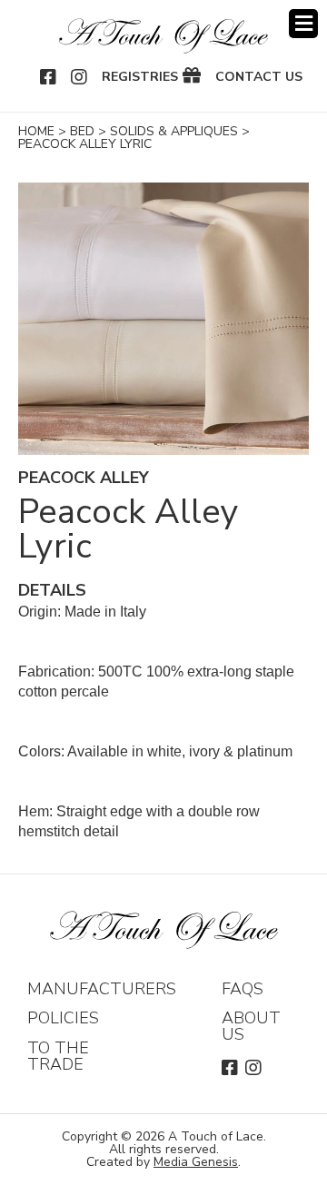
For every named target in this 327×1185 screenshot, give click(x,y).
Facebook (49, 77)
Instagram (80, 77)
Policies (63, 1018)
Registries (140, 77)
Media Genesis (196, 1161)
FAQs (242, 989)
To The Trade (58, 1056)
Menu (303, 23)
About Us (251, 1026)
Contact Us (258, 77)
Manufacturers (101, 989)
